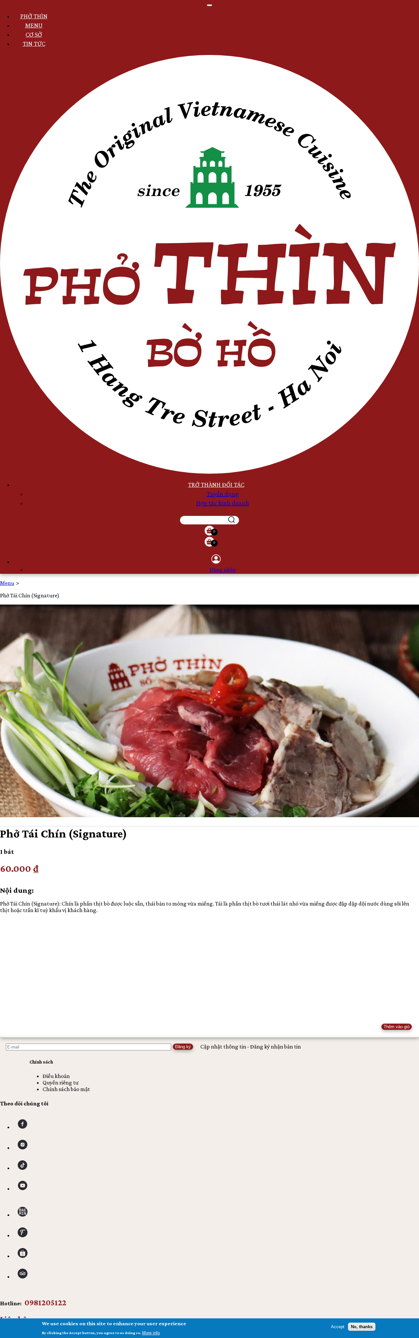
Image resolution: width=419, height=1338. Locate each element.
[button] (216, 559)
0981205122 (45, 1302)
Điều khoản (56, 1076)
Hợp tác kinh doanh (222, 502)
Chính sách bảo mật (66, 1089)
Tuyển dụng (223, 493)
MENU (34, 25)
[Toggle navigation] (209, 5)
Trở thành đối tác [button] (216, 484)
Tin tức (34, 43)
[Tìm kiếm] (231, 520)
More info (151, 1332)
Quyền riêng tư (61, 1082)
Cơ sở (34, 34)
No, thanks (362, 1326)
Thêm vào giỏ (397, 1026)
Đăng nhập (223, 569)
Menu (7, 583)
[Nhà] (209, 471)
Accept (337, 1326)
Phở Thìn (33, 16)
